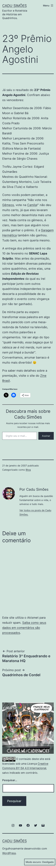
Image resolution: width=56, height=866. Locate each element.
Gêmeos (8, 205)
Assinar (46, 435)
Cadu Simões (14, 6)
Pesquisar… (9, 780)
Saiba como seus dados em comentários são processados (24, 628)
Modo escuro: (34, 862)
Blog (28, 469)
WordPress (9, 853)
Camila (32, 205)
